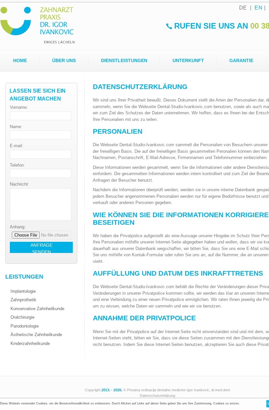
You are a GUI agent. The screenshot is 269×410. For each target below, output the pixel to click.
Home (20, 60)
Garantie (241, 60)
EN (258, 8)
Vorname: (19, 107)
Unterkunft (188, 60)
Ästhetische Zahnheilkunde (36, 334)
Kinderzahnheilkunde (30, 343)
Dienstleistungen (124, 60)
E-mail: (16, 145)
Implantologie (23, 291)
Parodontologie (24, 326)
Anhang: (18, 226)
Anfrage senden (41, 247)
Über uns (64, 60)
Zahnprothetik (23, 299)
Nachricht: (19, 184)
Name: (16, 126)
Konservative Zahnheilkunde (37, 308)
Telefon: (17, 165)
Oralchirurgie (22, 317)
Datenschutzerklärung (157, 396)
